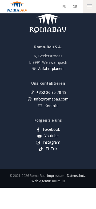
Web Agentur (41, 181)
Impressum (55, 175)
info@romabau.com (51, 99)
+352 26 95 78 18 (51, 92)
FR (64, 6)
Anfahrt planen (50, 68)
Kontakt (51, 105)
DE (75, 6)
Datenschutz (76, 175)
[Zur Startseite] (17, 6)
